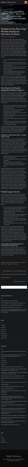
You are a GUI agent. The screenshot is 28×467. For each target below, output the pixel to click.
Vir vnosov (3, 440)
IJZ (16, 459)
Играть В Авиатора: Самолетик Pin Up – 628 (10, 424)
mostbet (12, 264)
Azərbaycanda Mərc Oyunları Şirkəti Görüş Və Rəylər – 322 (12, 366)
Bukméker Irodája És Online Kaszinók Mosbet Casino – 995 (12, 376)
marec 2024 (3, 327)
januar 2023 (3, 331)
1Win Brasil (3, 358)
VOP (14, 459)
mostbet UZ (16, 264)
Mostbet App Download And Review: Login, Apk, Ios (11, 307)
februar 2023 (3, 329)
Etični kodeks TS (21, 459)
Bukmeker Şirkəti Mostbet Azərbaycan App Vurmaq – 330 (12, 378)
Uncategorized (4, 394)
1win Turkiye (3, 360)
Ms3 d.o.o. (19, 460)
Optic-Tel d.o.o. (8, 2)
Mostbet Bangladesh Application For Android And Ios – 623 (12, 386)
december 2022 (4, 333)
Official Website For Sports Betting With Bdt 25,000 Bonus (12, 305)
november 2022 (4, 335)
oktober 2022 (3, 338)
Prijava (2, 437)
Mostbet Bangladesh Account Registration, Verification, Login (13, 303)
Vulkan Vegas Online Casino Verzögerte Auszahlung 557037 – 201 (14, 415)
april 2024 (3, 325)
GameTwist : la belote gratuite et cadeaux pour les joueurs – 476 (13, 382)
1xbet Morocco (4, 362)
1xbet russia (3, 364)
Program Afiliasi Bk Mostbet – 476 (7, 388)
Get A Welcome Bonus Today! (19, 281)
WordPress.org (4, 442)
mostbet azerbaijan (5, 384)
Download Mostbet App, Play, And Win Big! (9, 300)
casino (2, 380)
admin (14, 36)
